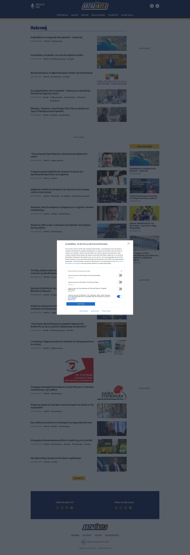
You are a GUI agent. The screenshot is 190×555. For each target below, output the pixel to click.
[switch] (119, 275)
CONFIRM (80, 304)
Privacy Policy (106, 311)
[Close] (129, 244)
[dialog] (95, 277)
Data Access (95, 311)
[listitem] (95, 271)
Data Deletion (84, 311)
